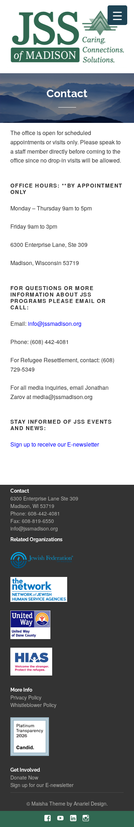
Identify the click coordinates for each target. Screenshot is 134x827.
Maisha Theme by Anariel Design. (69, 803)
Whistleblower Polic (32, 704)
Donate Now (24, 777)
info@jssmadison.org (34, 528)
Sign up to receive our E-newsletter (54, 444)
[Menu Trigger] (117, 15)
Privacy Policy (25, 697)
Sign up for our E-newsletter (42, 784)
